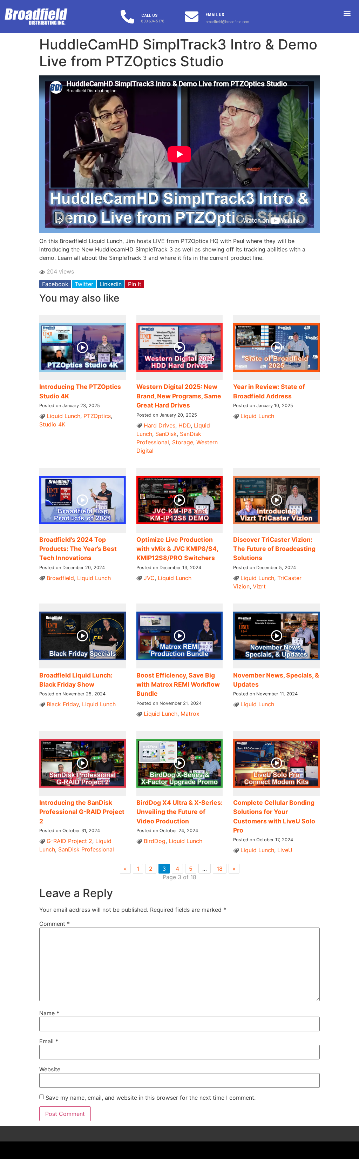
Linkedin (111, 284)
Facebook (55, 284)
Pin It (134, 284)
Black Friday (63, 704)
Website (49, 1069)
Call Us (149, 15)
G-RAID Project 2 (69, 840)
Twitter (84, 284)
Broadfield (60, 577)
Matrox (190, 713)
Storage (182, 442)
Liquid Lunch (63, 415)
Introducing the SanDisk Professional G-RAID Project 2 (81, 812)
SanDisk (166, 433)
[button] (347, 13)
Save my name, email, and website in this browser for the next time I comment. (151, 1097)
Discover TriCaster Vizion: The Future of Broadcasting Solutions (274, 549)
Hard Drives (159, 425)
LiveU (284, 850)
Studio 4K (52, 424)
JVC (149, 577)
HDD (184, 425)
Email (48, 1041)
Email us (214, 14)
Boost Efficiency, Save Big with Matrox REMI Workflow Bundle (178, 685)
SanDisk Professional (86, 849)
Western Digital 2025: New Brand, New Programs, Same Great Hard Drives (178, 396)
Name (49, 1013)
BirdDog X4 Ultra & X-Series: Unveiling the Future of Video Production (179, 812)
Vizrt (259, 586)
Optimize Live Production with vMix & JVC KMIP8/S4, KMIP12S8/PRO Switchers (177, 549)
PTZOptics (97, 415)
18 (220, 868)
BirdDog (154, 840)
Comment (54, 923)
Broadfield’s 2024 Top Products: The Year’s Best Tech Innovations (78, 549)
